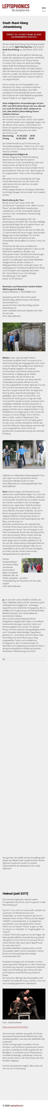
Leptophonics (16, 1105)
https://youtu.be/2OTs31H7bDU (15, 1027)
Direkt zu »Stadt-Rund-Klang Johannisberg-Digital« (24, 35)
